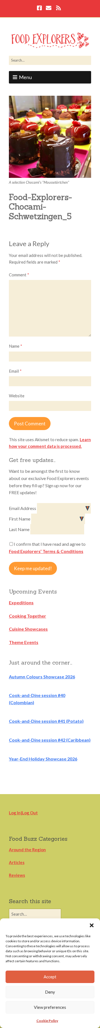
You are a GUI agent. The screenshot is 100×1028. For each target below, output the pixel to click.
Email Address (23, 508)
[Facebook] (40, 8)
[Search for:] (50, 60)
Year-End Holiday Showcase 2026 (43, 758)
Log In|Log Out (23, 812)
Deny (50, 991)
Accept (50, 976)
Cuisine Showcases (28, 629)
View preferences (50, 1007)
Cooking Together (27, 615)
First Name (20, 518)
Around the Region (27, 849)
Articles (16, 862)
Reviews (17, 875)
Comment (19, 274)
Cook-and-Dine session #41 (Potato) (46, 721)
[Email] (48, 8)
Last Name (19, 529)
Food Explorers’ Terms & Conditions (46, 551)
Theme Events (23, 642)
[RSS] (58, 8)
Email (15, 370)
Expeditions (21, 602)
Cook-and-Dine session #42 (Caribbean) (50, 739)
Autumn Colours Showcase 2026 (42, 676)
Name (15, 345)
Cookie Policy (47, 1021)
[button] (91, 925)
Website (16, 395)
